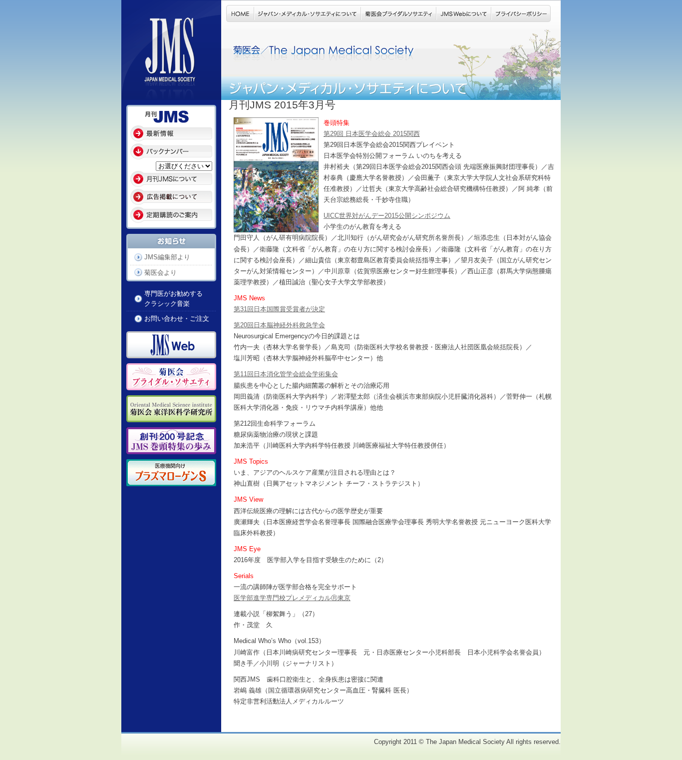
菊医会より (160, 272)
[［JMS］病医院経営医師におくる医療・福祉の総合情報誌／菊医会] (171, 94)
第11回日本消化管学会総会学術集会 (286, 374)
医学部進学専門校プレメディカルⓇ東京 (292, 598)
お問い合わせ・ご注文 (176, 318)
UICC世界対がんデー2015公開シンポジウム (387, 215)
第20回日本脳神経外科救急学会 (279, 325)
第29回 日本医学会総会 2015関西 (372, 133)
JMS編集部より (167, 257)
